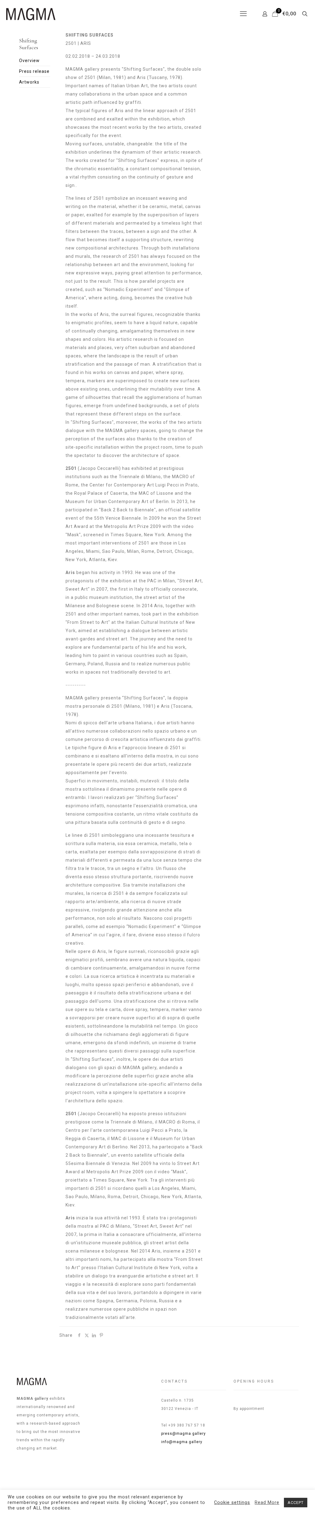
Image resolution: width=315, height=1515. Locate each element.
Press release (34, 71)
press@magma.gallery (183, 1433)
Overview (29, 60)
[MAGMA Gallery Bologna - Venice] (30, 14)
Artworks (29, 82)
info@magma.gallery (181, 1442)
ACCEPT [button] (296, 1502)
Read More (267, 1502)
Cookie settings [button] (232, 1502)
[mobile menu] (243, 14)
